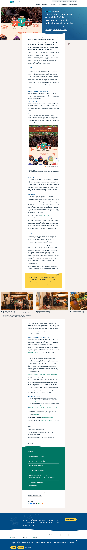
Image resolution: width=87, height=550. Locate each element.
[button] (44, 147)
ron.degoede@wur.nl (48, 408)
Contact (64, 1)
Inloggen (70, 1)
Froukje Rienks (72, 43)
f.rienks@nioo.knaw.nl (36, 401)
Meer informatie (28, 547)
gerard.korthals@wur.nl (44, 405)
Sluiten (76, 541)
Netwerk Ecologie (73, 4)
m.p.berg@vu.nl (36, 414)
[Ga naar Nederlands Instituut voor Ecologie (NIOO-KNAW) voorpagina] (12, 2)
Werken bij (60, 1)
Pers (67, 1)
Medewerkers (55, 1)
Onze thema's (53, 4)
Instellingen (20, 547)
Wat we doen (45, 4)
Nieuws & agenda (62, 4)
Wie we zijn (37, 4)
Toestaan (13, 547)
